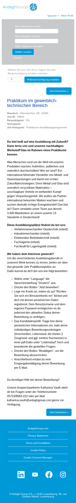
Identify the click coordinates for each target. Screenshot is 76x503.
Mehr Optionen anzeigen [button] (29, 46)
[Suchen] (62, 7)
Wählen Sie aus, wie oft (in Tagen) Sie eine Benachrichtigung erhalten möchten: (32, 71)
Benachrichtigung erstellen (44, 79)
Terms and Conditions (38, 443)
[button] (71, 7)
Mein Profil (67, 15)
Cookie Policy (38, 450)
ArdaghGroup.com (38, 428)
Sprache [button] (52, 15)
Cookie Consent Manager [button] (38, 457)
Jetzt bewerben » (59, 91)
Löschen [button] (17, 57)
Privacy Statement (38, 435)
